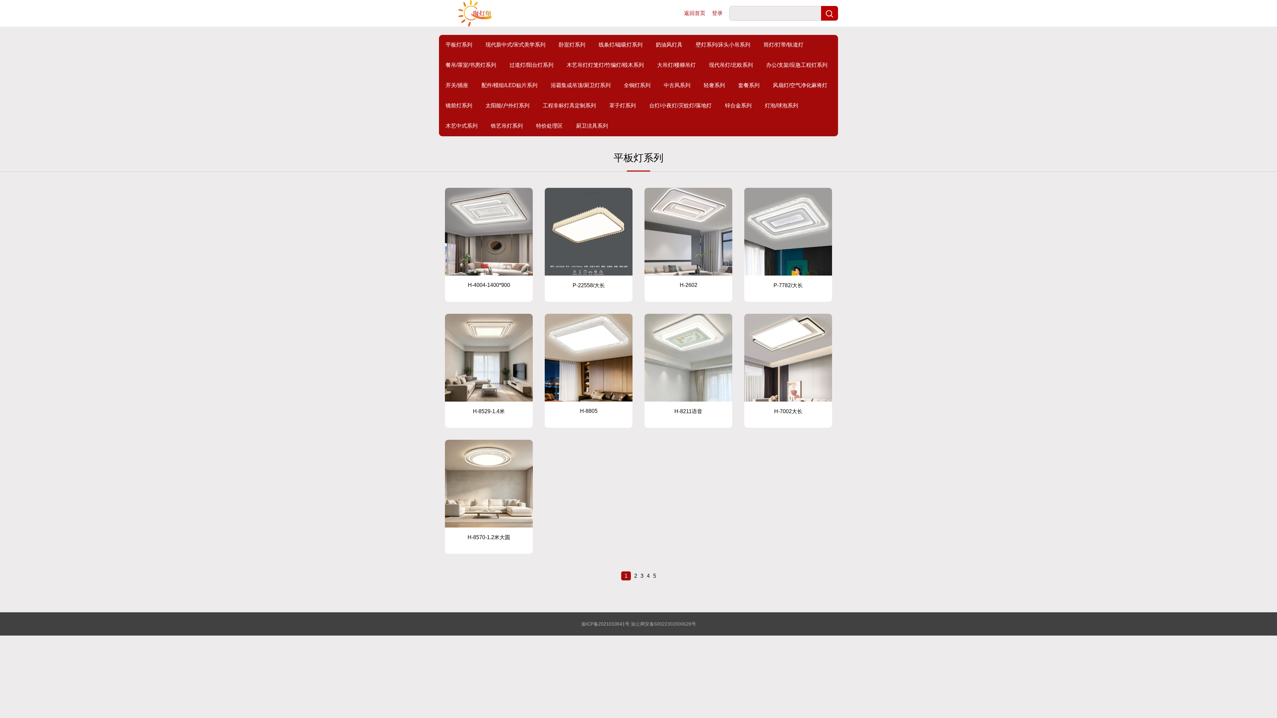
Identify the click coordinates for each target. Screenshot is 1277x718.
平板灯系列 (459, 45)
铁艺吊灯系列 (507, 126)
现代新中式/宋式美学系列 (515, 45)
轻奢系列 (714, 85)
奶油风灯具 (669, 45)
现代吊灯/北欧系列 (731, 65)
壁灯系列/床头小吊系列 (723, 45)
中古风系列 (677, 85)
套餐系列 (749, 85)
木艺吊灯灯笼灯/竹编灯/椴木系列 (605, 65)
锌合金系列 (738, 105)
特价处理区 (549, 126)
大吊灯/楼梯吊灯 (676, 65)
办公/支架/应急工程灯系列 (796, 65)
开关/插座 (457, 85)
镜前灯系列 (459, 105)
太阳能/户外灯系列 (507, 105)
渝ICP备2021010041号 (605, 624)
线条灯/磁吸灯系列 (620, 45)
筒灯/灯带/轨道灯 (783, 45)
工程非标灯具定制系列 (569, 105)
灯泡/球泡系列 (781, 105)
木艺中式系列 (462, 126)
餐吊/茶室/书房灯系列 (471, 65)
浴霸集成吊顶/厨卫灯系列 (581, 85)
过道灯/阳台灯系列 (531, 65)
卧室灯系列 (572, 45)
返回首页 (694, 13)
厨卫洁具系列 (592, 126)
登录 (717, 13)
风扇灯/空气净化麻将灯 (800, 85)
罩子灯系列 (622, 105)
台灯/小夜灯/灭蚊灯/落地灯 (680, 105)
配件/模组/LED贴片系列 (509, 85)
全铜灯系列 (637, 85)
